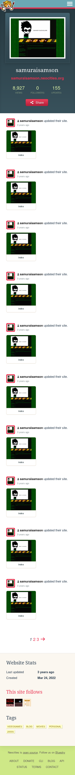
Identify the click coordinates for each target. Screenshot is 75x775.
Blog (51, 761)
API (62, 761)
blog (29, 726)
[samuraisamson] (10, 122)
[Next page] (43, 639)
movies (40, 726)
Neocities (13, 752)
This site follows (24, 692)
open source (30, 752)
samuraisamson (31, 120)
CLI (41, 761)
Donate (28, 761)
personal (55, 726)
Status (22, 767)
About (14, 761)
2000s (10, 731)
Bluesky (60, 752)
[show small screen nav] (70, 3)
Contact (52, 767)
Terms (36, 767)
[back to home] (7, 6)
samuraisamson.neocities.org (37, 78)
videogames (14, 726)
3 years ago (23, 124)
